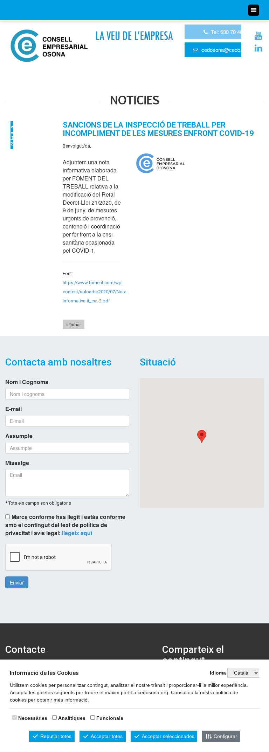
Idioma (218, 673)
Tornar (74, 324)
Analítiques (71, 718)
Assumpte (19, 436)
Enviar (17, 582)
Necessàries (32, 718)
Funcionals (109, 718)
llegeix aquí (77, 533)
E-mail (13, 409)
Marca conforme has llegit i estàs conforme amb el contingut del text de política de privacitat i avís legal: (65, 525)
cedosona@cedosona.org (230, 49)
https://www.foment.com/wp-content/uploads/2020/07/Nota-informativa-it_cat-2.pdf (95, 291)
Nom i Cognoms (26, 382)
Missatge (17, 463)
